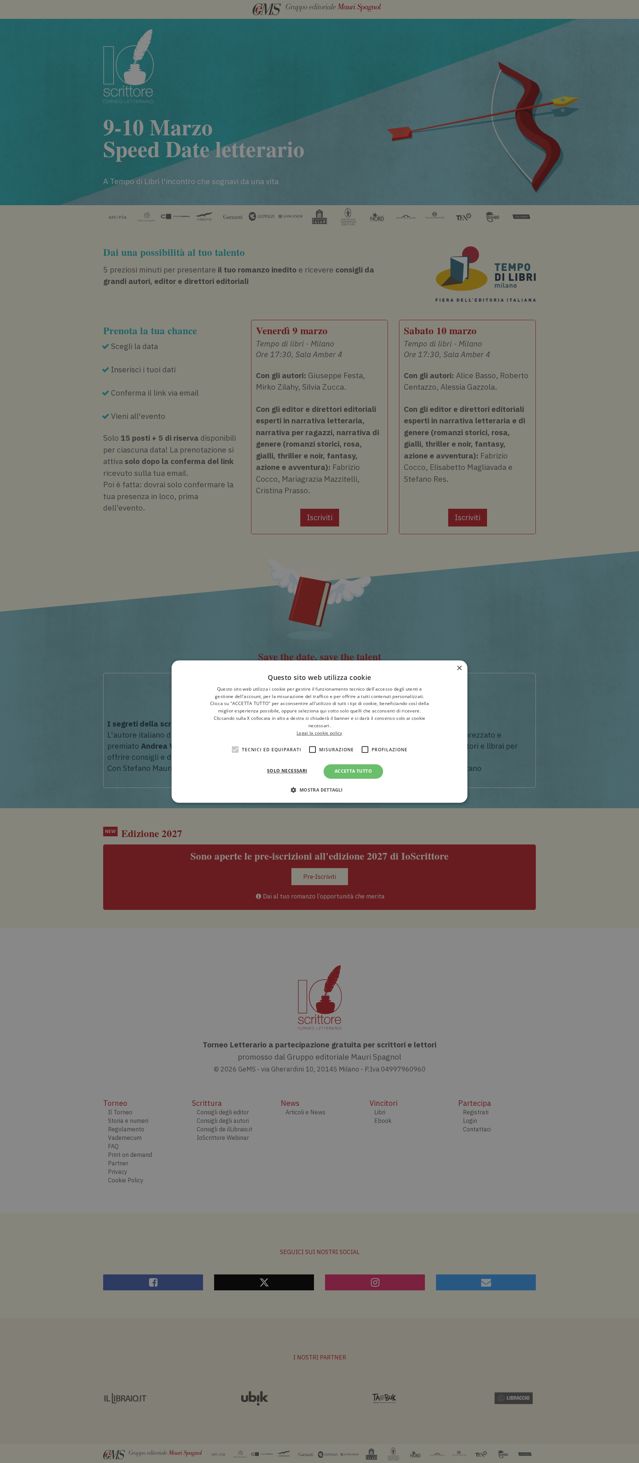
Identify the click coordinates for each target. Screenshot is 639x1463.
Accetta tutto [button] (353, 771)
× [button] (459, 668)
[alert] (319, 731)
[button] (319, 789)
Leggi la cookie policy (319, 733)
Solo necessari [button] (287, 771)
